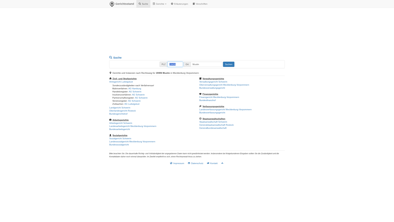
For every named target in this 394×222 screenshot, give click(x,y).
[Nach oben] (221, 163)
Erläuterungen (181, 4)
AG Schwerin (135, 91)
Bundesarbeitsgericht (119, 129)
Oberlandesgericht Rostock (122, 110)
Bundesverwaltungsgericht (212, 88)
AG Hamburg (134, 88)
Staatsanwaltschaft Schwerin (213, 122)
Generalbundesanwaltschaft (213, 128)
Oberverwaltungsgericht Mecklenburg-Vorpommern (224, 85)
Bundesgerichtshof (118, 114)
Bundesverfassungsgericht (212, 112)
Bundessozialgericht (119, 144)
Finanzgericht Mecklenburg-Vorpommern (219, 97)
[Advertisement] (197, 32)
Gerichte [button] (160, 4)
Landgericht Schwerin (119, 107)
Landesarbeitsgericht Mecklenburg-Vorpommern (132, 126)
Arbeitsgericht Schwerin (120, 123)
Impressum (178, 163)
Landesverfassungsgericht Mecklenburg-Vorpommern (225, 109)
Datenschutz (197, 163)
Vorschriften (201, 4)
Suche (144, 4)
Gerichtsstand (124, 3)
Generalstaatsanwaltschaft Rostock (216, 125)
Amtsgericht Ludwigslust (121, 81)
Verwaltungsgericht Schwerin (213, 81)
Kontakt (214, 163)
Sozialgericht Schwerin (120, 138)
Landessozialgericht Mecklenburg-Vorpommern (132, 141)
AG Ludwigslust (131, 104)
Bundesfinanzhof (207, 100)
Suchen (228, 64)
